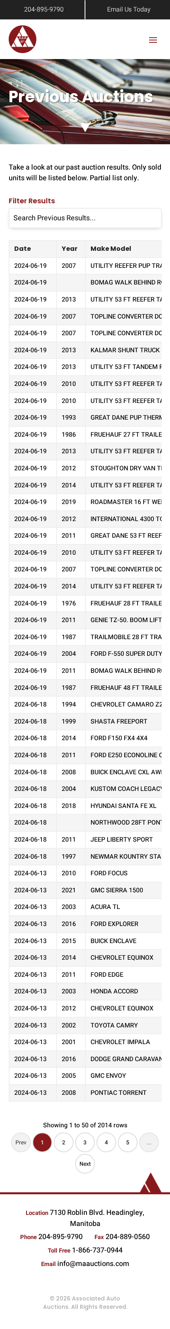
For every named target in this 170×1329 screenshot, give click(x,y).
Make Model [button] (111, 248)
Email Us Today (129, 9)
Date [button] (22, 248)
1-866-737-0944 (97, 1250)
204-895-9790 (44, 9)
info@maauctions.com (93, 1263)
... (149, 1142)
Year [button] (69, 248)
